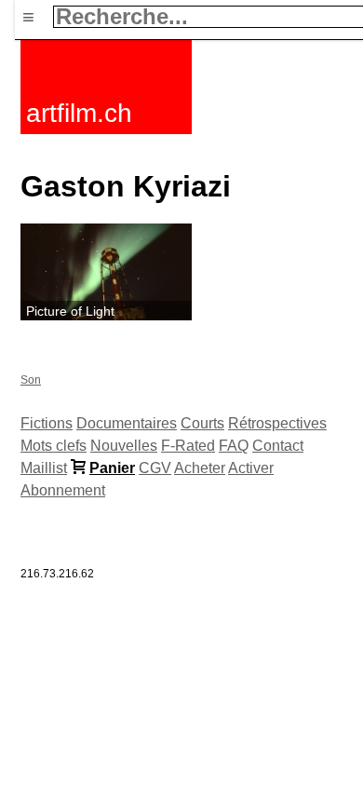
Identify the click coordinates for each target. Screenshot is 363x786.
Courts (202, 423)
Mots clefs (53, 446)
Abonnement (62, 490)
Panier (112, 468)
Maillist (43, 468)
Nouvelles (123, 446)
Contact (277, 446)
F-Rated (188, 446)
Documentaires (126, 423)
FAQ (234, 446)
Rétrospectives (277, 423)
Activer (251, 468)
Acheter (199, 468)
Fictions (46, 423)
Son (30, 379)
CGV (155, 468)
